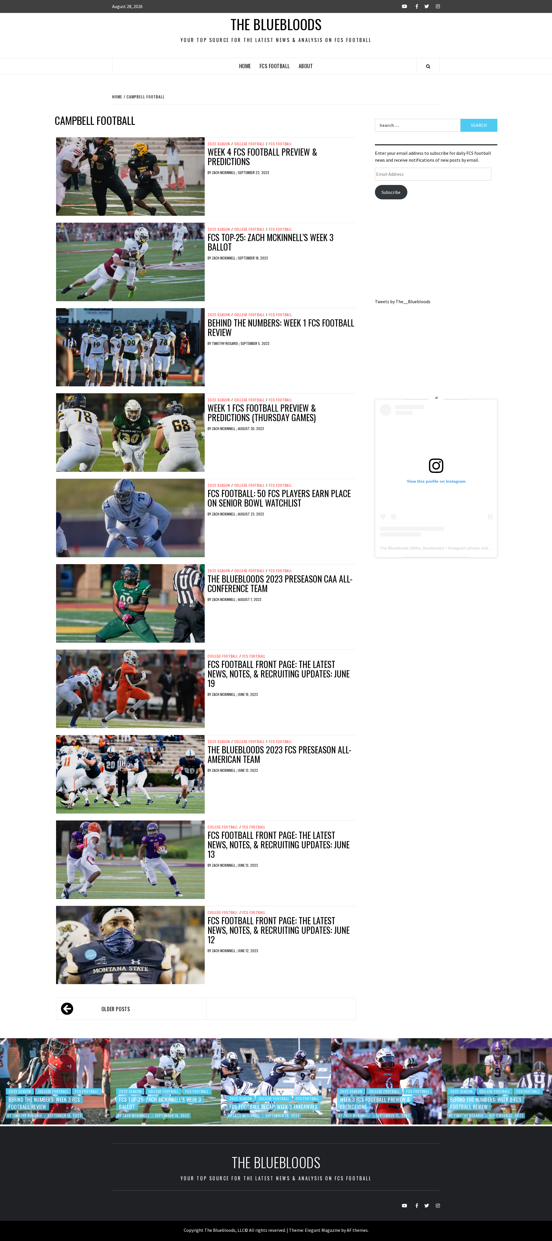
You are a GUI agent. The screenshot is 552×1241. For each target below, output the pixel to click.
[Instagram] (435, 6)
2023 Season (219, 144)
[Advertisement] (436, 251)
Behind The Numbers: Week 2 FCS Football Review (375, 1103)
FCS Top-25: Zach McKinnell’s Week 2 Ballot (491, 1103)
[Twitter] (424, 6)
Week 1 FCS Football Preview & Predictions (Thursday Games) (262, 412)
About (306, 66)
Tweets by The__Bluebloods (402, 301)
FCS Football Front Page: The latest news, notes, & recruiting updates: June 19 (279, 674)
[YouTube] (402, 6)
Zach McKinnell (224, 172)
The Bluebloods (276, 24)
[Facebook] (413, 6)
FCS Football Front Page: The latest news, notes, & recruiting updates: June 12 (279, 930)
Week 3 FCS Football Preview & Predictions (264, 1103)
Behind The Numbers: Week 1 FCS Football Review (281, 327)
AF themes (357, 1230)
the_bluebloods (429, 548)
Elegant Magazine (322, 1230)
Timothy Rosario (225, 343)
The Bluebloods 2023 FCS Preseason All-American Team (279, 754)
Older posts (115, 1009)
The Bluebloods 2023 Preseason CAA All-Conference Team (280, 583)
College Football (249, 144)
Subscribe (391, 192)
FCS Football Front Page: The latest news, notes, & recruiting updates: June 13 (279, 844)
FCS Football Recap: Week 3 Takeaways (163, 1106)
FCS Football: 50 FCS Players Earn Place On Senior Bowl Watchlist (279, 498)
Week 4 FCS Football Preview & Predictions (262, 156)
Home (245, 66)
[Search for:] (418, 125)
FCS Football (275, 66)
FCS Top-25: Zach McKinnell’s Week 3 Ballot (271, 242)
